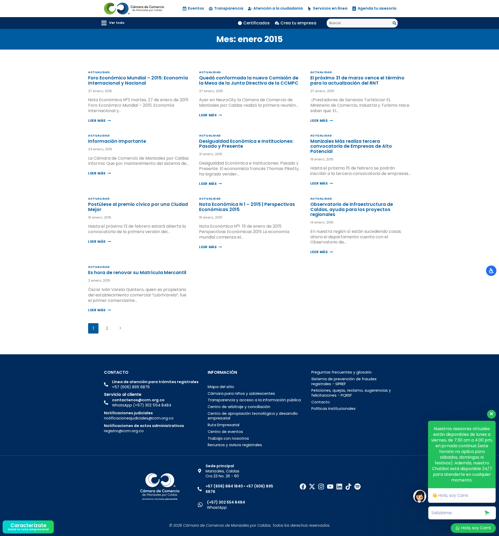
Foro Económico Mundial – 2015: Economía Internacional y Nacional (138, 80)
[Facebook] (303, 486)
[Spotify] (357, 486)
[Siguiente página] (120, 328)
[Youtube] (330, 486)
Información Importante (117, 141)
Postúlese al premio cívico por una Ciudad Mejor (138, 206)
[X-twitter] (312, 486)
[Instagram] (321, 486)
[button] (112, 23)
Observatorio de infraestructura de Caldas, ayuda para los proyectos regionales (351, 209)
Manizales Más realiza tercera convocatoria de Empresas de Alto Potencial (351, 146)
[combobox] (360, 23)
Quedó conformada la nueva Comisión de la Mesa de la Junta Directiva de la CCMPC (248, 80)
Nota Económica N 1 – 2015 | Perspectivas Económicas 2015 (247, 206)
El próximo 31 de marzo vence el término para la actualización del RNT (357, 80)
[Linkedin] (339, 486)
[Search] (395, 23)
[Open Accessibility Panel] (491, 271)
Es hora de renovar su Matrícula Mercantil (137, 272)
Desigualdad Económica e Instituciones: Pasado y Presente (246, 143)
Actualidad (99, 72)
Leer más (99, 120)
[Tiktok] (348, 486)
